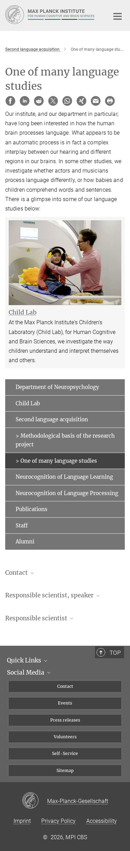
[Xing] (81, 101)
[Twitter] (53, 101)
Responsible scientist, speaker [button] (50, 595)
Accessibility (101, 821)
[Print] (110, 101)
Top (115, 652)
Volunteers (65, 736)
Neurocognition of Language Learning (64, 477)
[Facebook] (10, 101)
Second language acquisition (52, 419)
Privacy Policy (58, 821)
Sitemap (65, 770)
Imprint (22, 821)
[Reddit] (39, 101)
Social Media (26, 672)
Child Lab (28, 403)
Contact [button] (17, 572)
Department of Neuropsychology (57, 387)
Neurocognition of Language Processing (67, 493)
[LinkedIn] (24, 101)
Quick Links (25, 660)
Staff (22, 525)
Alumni (25, 541)
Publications (31, 509)
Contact (65, 686)
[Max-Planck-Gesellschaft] (34, 801)
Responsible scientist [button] (37, 618)
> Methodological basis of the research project (65, 440)
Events (65, 703)
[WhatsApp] (67, 101)
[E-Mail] (95, 101)
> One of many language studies (56, 461)
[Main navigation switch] (117, 16)
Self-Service (65, 753)
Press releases (65, 720)
